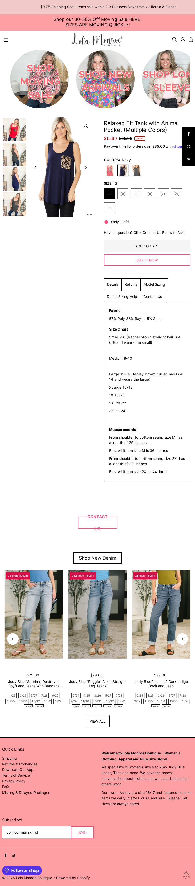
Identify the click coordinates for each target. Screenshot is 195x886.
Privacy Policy (13, 781)
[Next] (85, 167)
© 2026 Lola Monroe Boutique (27, 878)
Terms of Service (16, 775)
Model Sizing (154, 284)
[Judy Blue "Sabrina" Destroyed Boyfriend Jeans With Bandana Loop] (34, 614)
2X (177, 194)
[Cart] (191, 39)
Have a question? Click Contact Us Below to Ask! (144, 233)
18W (58, 701)
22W (108, 707)
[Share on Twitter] (188, 146)
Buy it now (147, 260)
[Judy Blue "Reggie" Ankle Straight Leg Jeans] (97, 614)
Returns (131, 284)
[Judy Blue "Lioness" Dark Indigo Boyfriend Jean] (161, 614)
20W (28, 707)
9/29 (55, 695)
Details (112, 284)
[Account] (183, 39)
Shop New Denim (97, 558)
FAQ (5, 786)
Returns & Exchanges (19, 764)
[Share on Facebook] (188, 133)
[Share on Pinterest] (188, 159)
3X (109, 208)
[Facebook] (6, 856)
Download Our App (18, 769)
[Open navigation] (35, 39)
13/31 (23, 701)
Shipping (9, 758)
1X (163, 194)
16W (76, 707)
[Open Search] (174, 39)
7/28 (44, 695)
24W (39, 707)
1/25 (12, 695)
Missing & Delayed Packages (26, 792)
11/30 (11, 701)
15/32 (36, 701)
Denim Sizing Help (122, 296)
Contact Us (152, 296)
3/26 (23, 695)
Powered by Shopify (73, 878)
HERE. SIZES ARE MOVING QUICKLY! (103, 22)
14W (47, 701)
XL (150, 194)
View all (98, 721)
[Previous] (35, 167)
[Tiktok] (13, 856)
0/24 (76, 695)
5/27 (34, 695)
